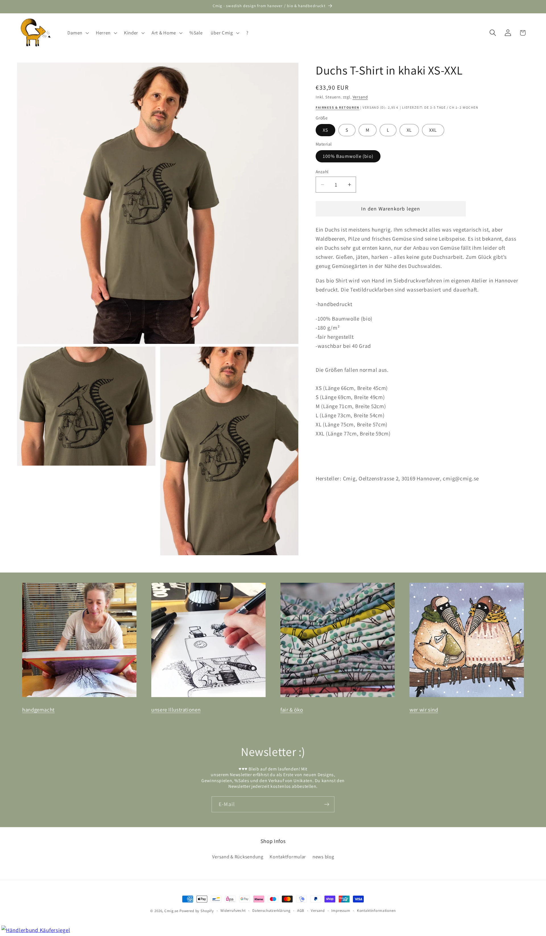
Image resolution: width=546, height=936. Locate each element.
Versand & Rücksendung (237, 857)
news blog (323, 857)
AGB (301, 910)
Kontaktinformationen (376, 910)
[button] (77, 33)
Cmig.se (171, 910)
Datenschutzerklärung (271, 910)
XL (409, 130)
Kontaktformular (288, 857)
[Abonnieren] (326, 804)
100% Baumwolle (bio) (348, 156)
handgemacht (38, 709)
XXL (433, 130)
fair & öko (291, 709)
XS (325, 130)
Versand (360, 97)
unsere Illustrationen (175, 709)
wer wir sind (424, 709)
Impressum (340, 910)
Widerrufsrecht (233, 910)
